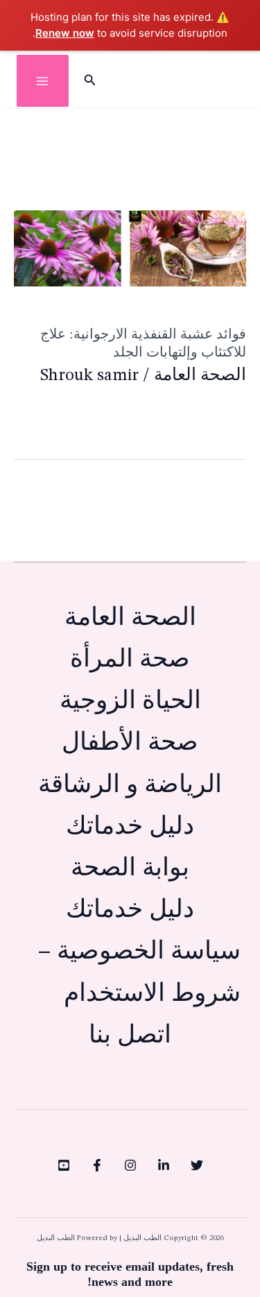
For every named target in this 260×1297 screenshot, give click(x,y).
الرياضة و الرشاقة (130, 785)
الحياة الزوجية (130, 701)
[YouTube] (64, 1165)
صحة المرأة (130, 660)
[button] (89, 81)
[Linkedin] (163, 1165)
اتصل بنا (130, 1036)
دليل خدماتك (130, 827)
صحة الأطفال (130, 743)
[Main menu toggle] (43, 81)
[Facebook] (97, 1165)
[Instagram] (130, 1165)
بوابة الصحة (130, 869)
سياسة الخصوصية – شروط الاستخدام (139, 972)
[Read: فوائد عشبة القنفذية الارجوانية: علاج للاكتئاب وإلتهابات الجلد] (130, 248)
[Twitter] (197, 1165)
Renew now (64, 33)
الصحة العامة (200, 375)
